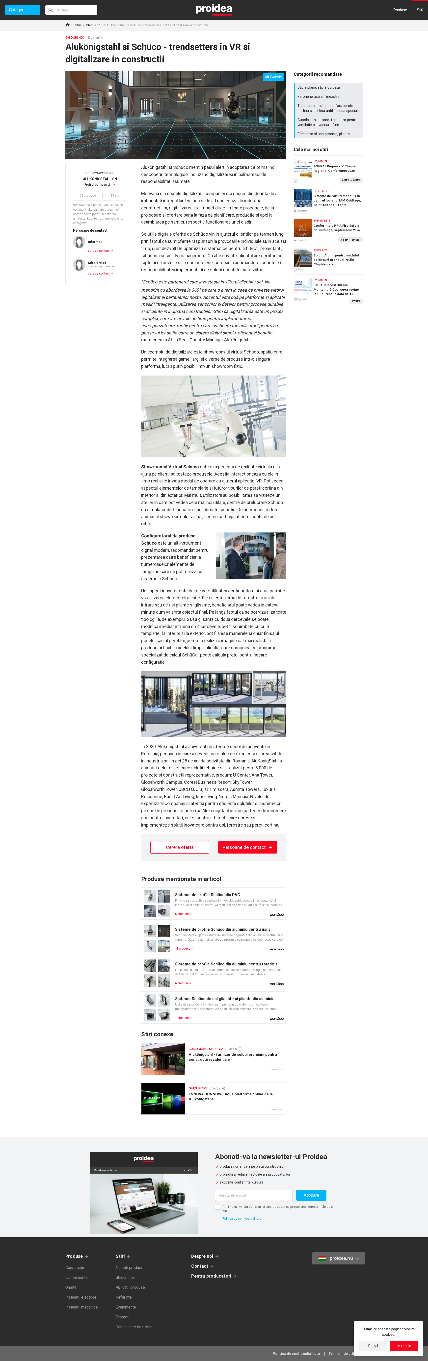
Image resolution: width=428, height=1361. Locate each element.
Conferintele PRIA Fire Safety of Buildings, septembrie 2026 (328, 228)
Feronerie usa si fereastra (329, 96)
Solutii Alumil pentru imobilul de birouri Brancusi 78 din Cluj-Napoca (328, 258)
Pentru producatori (211, 1276)
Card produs (213, 903)
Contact (199, 1266)
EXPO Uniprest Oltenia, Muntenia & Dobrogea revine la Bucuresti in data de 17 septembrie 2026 (328, 289)
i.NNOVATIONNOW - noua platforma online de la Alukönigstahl (213, 1098)
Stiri (78, 25)
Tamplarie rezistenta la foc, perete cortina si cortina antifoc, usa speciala (329, 108)
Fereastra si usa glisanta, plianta (329, 133)
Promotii (123, 1317)
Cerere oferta (180, 847)
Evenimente (126, 1307)
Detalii (373, 1346)
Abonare (311, 1195)
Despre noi (202, 1256)
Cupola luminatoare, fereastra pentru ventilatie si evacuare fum (329, 122)
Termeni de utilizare (345, 1354)
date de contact (99, 250)
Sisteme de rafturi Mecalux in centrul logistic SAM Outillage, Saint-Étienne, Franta (328, 198)
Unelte (71, 1287)
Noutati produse (129, 1267)
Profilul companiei (100, 182)
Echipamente (76, 1277)
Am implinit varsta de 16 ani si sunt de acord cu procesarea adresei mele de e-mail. (278, 1209)
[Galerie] (175, 157)
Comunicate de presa (134, 1327)
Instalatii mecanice (81, 1307)
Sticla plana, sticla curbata (329, 87)
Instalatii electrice (80, 1297)
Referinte (124, 1297)
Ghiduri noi (93, 25)
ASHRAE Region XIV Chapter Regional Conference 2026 (328, 169)
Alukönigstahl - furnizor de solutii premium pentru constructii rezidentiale (213, 1059)
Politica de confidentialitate (241, 1218)
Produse (74, 1256)
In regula (404, 1346)
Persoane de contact (244, 847)
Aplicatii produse (130, 1287)
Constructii (74, 1267)
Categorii (17, 9)
